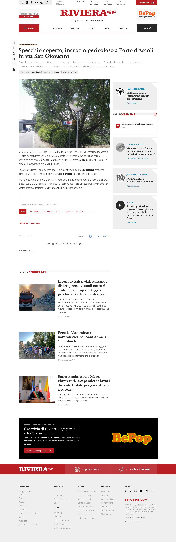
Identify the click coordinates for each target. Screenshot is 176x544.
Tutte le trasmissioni (86, 518)
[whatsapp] (32, 2)
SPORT (92, 28)
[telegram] (41, 2)
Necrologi (76, 1)
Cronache (24, 44)
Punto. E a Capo (84, 495)
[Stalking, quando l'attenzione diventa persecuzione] (135, 96)
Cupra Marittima (108, 499)
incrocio (59, 211)
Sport (21, 517)
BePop (57, 502)
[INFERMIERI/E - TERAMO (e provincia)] (135, 180)
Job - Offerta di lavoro (137, 174)
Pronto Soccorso (61, 520)
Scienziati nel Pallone (87, 491)
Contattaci (58, 495)
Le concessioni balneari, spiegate (138, 124)
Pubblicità (23, 520)
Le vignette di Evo (135, 144)
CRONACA (57, 28)
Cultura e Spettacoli (27, 513)
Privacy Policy (129, 517)
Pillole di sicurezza (136, 89)
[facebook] (22, 2)
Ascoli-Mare (34, 211)
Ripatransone (107, 514)
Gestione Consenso (63, 528)
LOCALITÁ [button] (122, 28)
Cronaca (22, 498)
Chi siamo (58, 491)
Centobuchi (47, 211)
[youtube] (36, 2)
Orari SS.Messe (61, 524)
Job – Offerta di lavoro (28, 524)
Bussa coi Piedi (84, 499)
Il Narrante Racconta (86, 506)
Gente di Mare (84, 502)
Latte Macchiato (84, 514)
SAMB (106, 28)
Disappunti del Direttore (25, 493)
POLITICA (75, 28)
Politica (22, 502)
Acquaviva (105, 491)
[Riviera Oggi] (88, 13)
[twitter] (46, 2)
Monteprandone (108, 510)
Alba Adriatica (107, 495)
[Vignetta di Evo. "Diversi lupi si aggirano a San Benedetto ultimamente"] (135, 151)
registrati (106, 236)
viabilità (79, 211)
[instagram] (27, 2)
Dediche (85, 1)
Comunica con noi (61, 499)
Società (33, 44)
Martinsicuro (106, 506)
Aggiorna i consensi (131, 521)
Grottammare (107, 502)
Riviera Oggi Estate (86, 510)
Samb (21, 505)
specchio (69, 211)
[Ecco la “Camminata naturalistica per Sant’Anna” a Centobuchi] (64, 345)
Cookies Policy (140, 517)
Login (98, 236)
